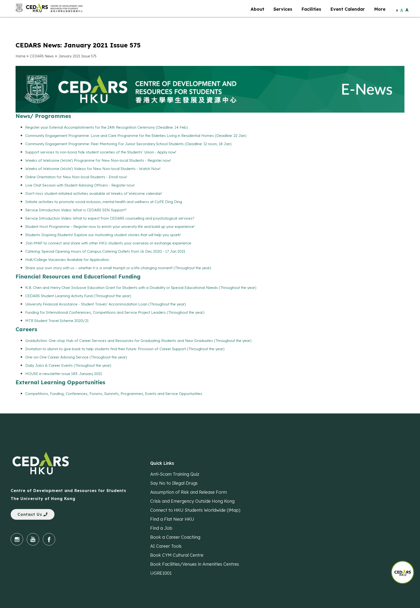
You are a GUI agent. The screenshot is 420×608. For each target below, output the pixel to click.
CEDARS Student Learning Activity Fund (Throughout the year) (78, 296)
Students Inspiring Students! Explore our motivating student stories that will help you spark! (103, 234)
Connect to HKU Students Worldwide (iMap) (195, 510)
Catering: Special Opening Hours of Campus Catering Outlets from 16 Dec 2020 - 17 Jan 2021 (105, 251)
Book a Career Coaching (175, 537)
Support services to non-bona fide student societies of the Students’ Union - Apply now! (100, 152)
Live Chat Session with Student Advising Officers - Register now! (80, 185)
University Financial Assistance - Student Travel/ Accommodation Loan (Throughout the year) (105, 304)
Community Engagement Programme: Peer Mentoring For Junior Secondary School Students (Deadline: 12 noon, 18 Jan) (128, 144)
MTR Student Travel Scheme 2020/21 (57, 320)
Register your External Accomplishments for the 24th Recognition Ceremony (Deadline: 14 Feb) (106, 127)
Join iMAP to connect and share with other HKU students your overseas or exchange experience (108, 243)
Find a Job (161, 528)
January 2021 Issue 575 (77, 56)
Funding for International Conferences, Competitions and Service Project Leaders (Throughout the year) (114, 312)
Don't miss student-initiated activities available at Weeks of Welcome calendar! (93, 193)
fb (49, 539)
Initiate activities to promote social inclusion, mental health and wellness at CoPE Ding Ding (103, 201)
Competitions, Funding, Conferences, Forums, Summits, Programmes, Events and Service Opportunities (113, 393)
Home (20, 56)
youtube (33, 539)
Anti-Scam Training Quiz (174, 474)
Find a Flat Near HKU (172, 519)
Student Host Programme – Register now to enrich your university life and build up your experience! (109, 226)
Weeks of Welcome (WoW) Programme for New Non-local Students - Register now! (98, 160)
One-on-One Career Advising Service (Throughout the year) (76, 357)
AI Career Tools (166, 546)
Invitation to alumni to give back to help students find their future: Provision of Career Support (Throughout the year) (125, 349)
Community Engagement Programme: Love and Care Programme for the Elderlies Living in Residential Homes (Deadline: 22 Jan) (135, 135)
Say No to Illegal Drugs (174, 483)
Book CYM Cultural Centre (176, 555)
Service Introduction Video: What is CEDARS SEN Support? (76, 210)
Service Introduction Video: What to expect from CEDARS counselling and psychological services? (109, 218)
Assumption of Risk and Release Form (188, 492)
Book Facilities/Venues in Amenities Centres (194, 564)
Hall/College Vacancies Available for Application (67, 259)
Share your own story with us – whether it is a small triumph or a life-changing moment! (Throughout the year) (118, 268)
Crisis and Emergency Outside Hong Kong (192, 501)
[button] (405, 570)
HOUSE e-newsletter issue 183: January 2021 (63, 373)
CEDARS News (42, 56)
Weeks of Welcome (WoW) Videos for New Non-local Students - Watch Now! (92, 168)
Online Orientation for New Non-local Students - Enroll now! (76, 177)
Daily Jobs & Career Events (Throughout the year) (68, 365)
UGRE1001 (161, 573)
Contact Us (31, 514)
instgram (17, 539)
